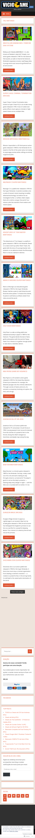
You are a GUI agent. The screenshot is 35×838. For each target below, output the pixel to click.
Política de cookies (13, 831)
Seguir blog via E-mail (12, 756)
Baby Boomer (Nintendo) (13, 464)
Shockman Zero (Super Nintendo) (16, 560)
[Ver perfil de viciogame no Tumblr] (5, 799)
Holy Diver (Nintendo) (12, 326)
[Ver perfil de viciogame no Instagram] (14, 796)
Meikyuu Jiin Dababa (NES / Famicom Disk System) (17, 44)
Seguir (6, 774)
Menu (8, 14)
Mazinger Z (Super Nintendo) (14, 182)
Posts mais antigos (17, 592)
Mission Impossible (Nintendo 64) (16, 139)
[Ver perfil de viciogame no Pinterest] (18, 796)
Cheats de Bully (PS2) (11, 717)
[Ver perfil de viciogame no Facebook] (5, 796)
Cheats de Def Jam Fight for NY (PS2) (16, 727)
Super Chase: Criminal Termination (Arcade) (17, 94)
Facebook (7, 698)
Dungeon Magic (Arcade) (12, 512)
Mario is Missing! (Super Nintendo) (17, 280)
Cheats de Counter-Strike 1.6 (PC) (15, 724)
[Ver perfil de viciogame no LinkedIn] (22, 796)
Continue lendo (8, 70)
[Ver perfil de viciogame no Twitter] (9, 796)
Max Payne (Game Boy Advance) (15, 371)
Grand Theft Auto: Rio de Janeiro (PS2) (17, 749)
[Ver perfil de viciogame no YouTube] (27, 796)
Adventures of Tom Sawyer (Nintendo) (14, 233)
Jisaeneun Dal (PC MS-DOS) (13, 419)
